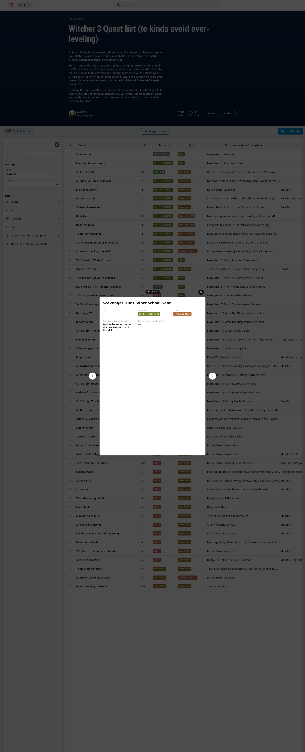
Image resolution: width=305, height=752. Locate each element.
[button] (92, 376)
